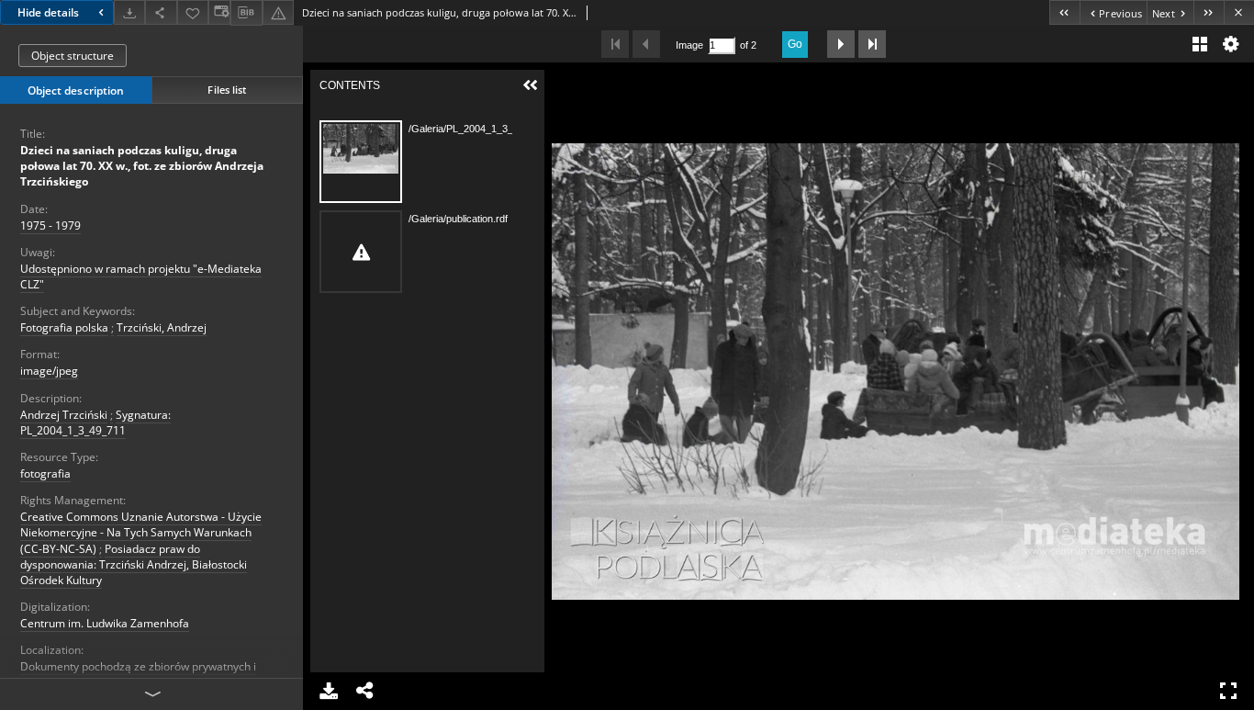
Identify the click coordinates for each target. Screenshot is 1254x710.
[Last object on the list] (1208, 12)
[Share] (160, 12)
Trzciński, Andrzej (162, 327)
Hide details (48, 12)
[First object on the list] (1064, 12)
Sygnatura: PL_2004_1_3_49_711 (95, 422)
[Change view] (219, 12)
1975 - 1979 (50, 225)
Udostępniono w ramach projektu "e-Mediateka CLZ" (141, 276)
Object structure (72, 55)
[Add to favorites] (192, 12)
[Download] (129, 12)
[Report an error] (278, 12)
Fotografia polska (64, 327)
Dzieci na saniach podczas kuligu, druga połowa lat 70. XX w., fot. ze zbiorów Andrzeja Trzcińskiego (141, 165)
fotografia (45, 473)
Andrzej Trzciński (63, 415)
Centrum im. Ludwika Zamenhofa (104, 623)
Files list (226, 89)
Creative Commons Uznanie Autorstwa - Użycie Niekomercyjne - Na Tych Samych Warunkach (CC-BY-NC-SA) (141, 532)
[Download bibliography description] (246, 13)
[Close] (1239, 12)
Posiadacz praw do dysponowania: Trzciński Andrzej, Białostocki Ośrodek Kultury (133, 564)
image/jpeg (49, 370)
